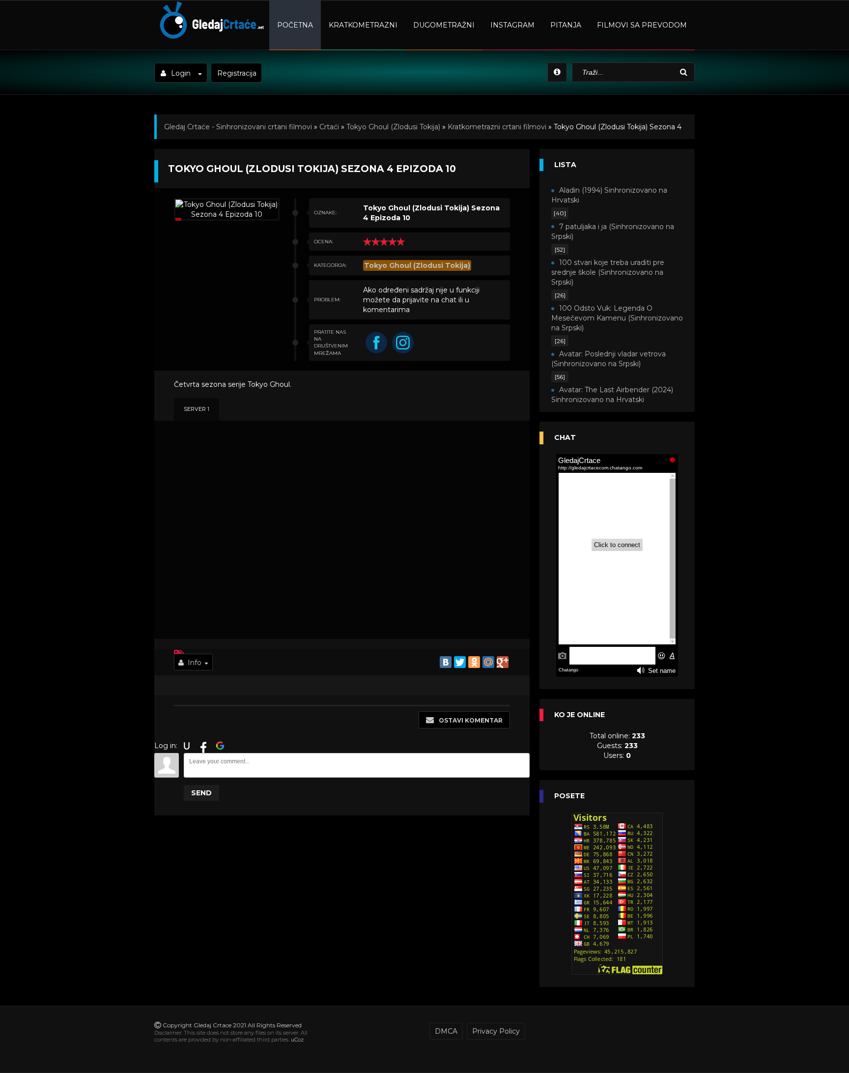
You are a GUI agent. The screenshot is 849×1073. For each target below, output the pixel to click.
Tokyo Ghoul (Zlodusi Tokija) (393, 126)
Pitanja (565, 25)
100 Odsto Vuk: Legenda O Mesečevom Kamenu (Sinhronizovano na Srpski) (617, 318)
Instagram (512, 25)
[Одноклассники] (474, 662)
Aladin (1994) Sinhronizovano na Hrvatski (609, 195)
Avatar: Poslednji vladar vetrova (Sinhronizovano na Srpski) (608, 358)
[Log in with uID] (186, 745)
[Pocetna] (210, 37)
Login (181, 73)
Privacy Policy (496, 1031)
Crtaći (329, 126)
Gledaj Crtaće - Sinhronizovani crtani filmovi (238, 126)
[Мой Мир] (488, 662)
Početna (295, 25)
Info (194, 662)
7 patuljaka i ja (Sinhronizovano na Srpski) (612, 231)
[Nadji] (685, 72)
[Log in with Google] (220, 745)
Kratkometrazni (363, 25)
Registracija (236, 73)
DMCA (446, 1031)
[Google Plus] (503, 662)
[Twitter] (460, 662)
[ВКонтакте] (446, 662)
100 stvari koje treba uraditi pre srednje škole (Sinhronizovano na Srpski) (607, 272)
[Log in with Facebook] (203, 745)
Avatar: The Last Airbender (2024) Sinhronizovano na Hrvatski (612, 394)
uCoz (297, 1039)
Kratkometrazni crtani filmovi (497, 126)
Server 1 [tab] (196, 409)
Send (201, 792)
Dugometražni (444, 25)
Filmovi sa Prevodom (642, 25)
